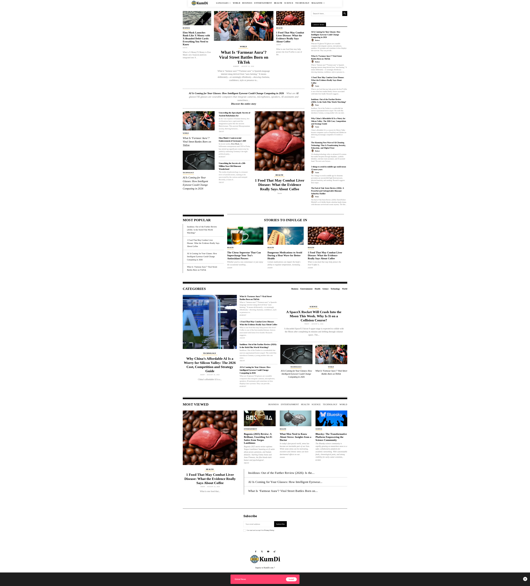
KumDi (318, 460)
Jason (278, 44)
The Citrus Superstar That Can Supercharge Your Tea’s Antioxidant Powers (244, 255)
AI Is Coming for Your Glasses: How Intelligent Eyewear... (285, 482)
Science (313, 307)
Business (186, 28)
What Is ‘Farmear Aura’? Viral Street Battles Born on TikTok (243, 57)
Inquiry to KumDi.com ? (265, 568)
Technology (188, 172)
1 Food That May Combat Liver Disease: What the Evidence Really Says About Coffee (290, 37)
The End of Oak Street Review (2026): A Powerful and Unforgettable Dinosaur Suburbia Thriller (327, 191)
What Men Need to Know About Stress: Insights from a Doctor (295, 437)
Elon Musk (235, 144)
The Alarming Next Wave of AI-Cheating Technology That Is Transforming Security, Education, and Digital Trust (328, 145)
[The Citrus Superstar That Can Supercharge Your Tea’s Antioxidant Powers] (245, 236)
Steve (185, 47)
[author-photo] (313, 40)
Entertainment (250, 429)
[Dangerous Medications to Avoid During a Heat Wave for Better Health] (285, 236)
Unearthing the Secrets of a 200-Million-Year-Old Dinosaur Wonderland (232, 166)
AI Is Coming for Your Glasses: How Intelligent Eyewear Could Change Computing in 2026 (236, 93)
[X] (261, 551)
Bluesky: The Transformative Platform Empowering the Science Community (331, 437)
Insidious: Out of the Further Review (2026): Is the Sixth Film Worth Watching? (202, 230)
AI (297, 93)
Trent (221, 131)
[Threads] (274, 551)
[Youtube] (268, 551)
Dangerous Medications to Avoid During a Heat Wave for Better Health (284, 255)
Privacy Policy (269, 530)
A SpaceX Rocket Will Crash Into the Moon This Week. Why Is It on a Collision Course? (313, 316)
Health (279, 28)
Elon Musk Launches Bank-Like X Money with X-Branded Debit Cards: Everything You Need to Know (196, 38)
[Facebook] (255, 551)
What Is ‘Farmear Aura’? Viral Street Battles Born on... (283, 491)
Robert (236, 66)
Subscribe (280, 524)
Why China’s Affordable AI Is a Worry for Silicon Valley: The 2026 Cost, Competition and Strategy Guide (328, 121)
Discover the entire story (243, 103)
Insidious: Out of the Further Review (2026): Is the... (281, 473)
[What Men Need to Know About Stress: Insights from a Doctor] (296, 418)
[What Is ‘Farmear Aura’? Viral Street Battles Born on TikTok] (243, 26)
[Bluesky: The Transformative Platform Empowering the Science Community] (331, 418)
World (243, 47)
